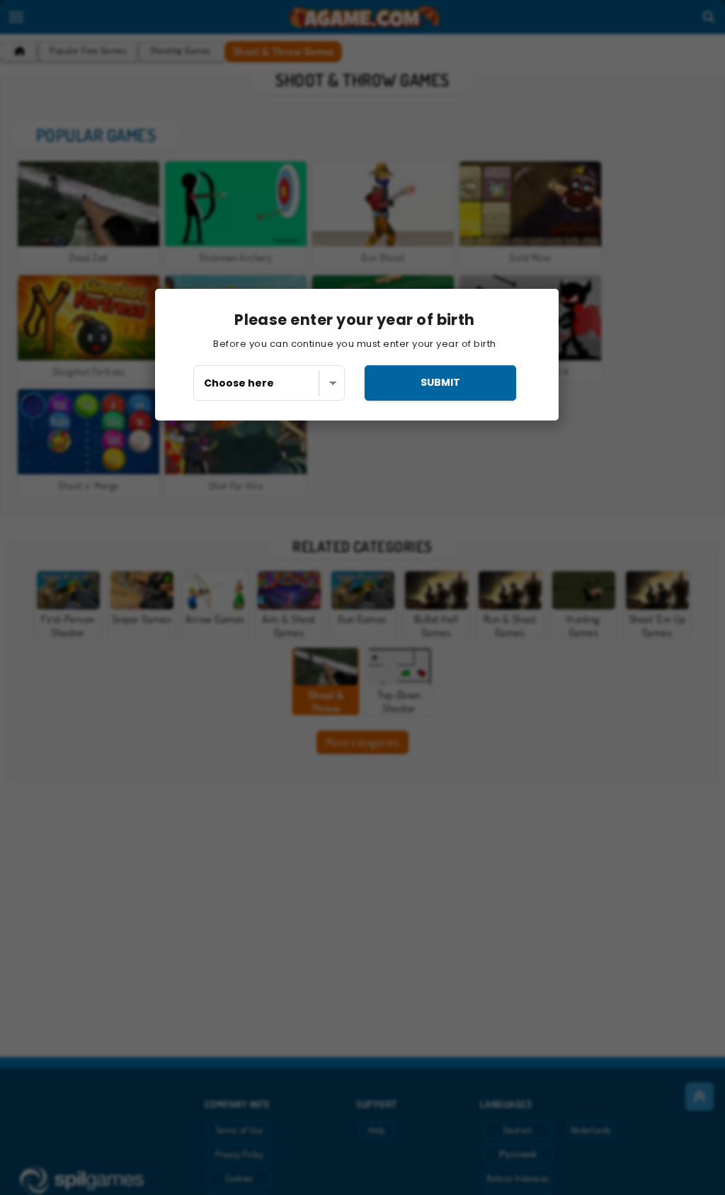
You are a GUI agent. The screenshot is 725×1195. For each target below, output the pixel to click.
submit (440, 382)
